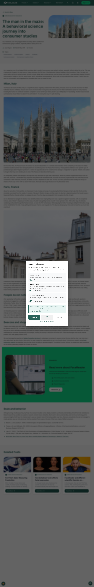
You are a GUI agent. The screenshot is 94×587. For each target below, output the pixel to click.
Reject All (59, 317)
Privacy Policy (43, 321)
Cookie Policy (51, 321)
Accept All (34, 317)
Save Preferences (47, 317)
